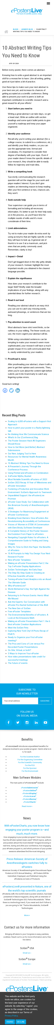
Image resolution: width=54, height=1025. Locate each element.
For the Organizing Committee (30, 760)
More (26, 915)
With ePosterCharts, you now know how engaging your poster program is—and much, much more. (27, 829)
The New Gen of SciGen (19, 608)
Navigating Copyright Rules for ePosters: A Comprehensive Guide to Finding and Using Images (28, 540)
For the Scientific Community (30, 762)
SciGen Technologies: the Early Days (25, 569)
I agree (10, 1022)
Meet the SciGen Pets (18, 627)
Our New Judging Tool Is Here (22, 453)
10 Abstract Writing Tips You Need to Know (28, 463)
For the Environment (30, 771)
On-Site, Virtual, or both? (19, 650)
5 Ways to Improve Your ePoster (23, 653)
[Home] (27, 11)
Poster (30, 788)
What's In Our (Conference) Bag (23, 437)
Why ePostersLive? (17, 585)
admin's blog (27, 29)
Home (6, 31)
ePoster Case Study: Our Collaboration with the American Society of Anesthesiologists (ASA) (28, 505)
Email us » (27, 953)
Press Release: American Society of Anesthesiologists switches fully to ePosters (27, 863)
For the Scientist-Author (30, 757)
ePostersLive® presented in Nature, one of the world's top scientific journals (27, 888)
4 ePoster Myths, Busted (19, 476)
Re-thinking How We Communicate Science (28, 434)
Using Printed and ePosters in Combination (28, 473)
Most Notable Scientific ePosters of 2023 (27, 479)
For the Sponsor (30, 768)
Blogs (15, 29)
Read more (26, 806)
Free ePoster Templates (19, 611)
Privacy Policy (11, 1015)
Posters (30, 790)
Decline (21, 1022)
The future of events (18, 663)
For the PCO (30, 765)
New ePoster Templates (19, 560)
